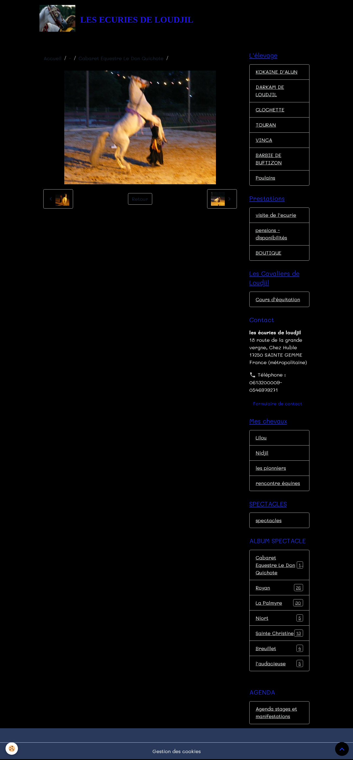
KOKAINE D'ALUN (277, 71)
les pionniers (271, 468)
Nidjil (262, 452)
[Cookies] (12, 748)
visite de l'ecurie (276, 215)
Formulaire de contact (277, 403)
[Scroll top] (342, 749)
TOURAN (266, 124)
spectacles (269, 520)
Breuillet (278, 648)
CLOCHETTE (270, 109)
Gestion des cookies (177, 751)
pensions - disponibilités (271, 234)
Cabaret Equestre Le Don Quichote (121, 58)
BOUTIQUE (268, 252)
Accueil (52, 58)
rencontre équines (278, 483)
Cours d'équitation (278, 299)
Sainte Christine (278, 633)
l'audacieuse (278, 663)
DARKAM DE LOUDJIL (270, 91)
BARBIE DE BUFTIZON (269, 159)
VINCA (264, 140)
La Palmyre (278, 602)
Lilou (261, 437)
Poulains (265, 177)
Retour (140, 199)
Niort (278, 618)
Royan (278, 587)
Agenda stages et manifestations (276, 712)
